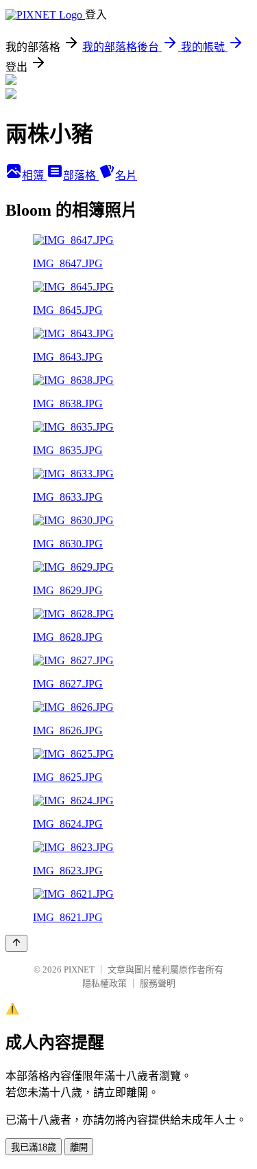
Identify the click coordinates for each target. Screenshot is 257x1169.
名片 (126, 175)
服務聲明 (157, 983)
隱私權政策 (104, 983)
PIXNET (79, 969)
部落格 (81, 175)
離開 (79, 1147)
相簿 (34, 175)
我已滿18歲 (33, 1147)
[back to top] (16, 943)
